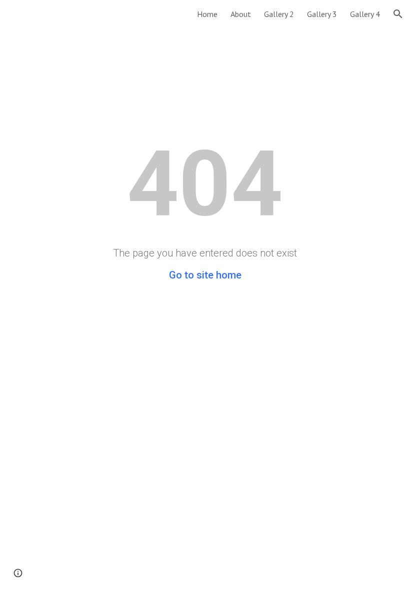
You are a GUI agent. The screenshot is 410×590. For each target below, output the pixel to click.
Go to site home (205, 275)
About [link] (240, 14)
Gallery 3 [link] (322, 14)
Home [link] (207, 14)
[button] (398, 14)
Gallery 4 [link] (365, 14)
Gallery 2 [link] (279, 14)
